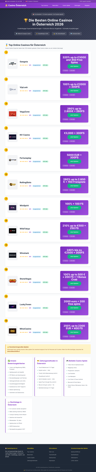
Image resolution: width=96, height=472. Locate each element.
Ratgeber (87, 5)
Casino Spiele (66, 5)
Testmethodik (52, 454)
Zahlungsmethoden (32, 460)
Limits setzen (74, 460)
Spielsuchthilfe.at (75, 452)
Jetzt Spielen (74, 66)
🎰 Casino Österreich (15, 5)
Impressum (52, 460)
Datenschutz (52, 457)
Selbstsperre (74, 457)
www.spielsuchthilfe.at (13, 351)
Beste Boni (55, 5)
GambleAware (74, 454)
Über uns (51, 452)
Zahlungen (77, 5)
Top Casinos (44, 5)
